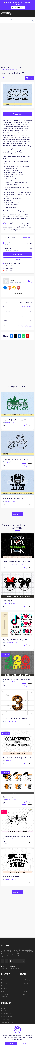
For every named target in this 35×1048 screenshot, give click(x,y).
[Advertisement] (17, 44)
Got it (11, 1043)
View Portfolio (17, 293)
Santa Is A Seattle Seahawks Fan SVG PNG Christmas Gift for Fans (17, 561)
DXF (21, 316)
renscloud (7, 603)
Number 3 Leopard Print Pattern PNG (15, 718)
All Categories (5, 992)
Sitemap (3, 986)
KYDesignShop (9, 642)
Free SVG (4, 989)
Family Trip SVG (8, 601)
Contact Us (4, 983)
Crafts (13, 67)
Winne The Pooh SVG (7, 1017)
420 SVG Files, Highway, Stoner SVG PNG (16, 679)
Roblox (22, 326)
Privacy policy (24, 983)
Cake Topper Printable (8, 1023)
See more (16, 514)
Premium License (25, 980)
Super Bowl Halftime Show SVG (13, 498)
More (24, 1043)
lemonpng (7, 839)
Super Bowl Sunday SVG (11, 876)
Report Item (23, 995)
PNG (24, 316)
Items (8, 67)
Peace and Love (20, 325)
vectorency (8, 799)
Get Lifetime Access (17, 7)
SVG (31, 316)
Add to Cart (18, 254)
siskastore (8, 564)
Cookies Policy (24, 989)
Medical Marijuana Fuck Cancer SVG (14, 420)
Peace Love (28, 325)
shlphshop (8, 721)
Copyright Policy (24, 992)
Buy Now (17, 259)
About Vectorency (6, 980)
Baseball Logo (5, 1020)
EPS (28, 316)
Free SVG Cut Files (6, 1014)
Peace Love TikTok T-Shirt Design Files (15, 640)
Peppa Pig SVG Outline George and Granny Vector (17, 459)
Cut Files (20, 67)
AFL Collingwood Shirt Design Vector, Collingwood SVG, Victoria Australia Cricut (17, 758)
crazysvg (7, 422)
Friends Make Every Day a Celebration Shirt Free (17, 836)
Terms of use (23, 986)
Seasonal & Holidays (17, 564)
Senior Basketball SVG (10, 797)
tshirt (30, 326)
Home (3, 67)
